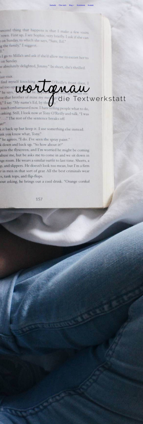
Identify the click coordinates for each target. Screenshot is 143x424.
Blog (71, 5)
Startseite (53, 5)
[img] (71, 212)
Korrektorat (81, 5)
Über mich (62, 5)
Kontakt (91, 5)
